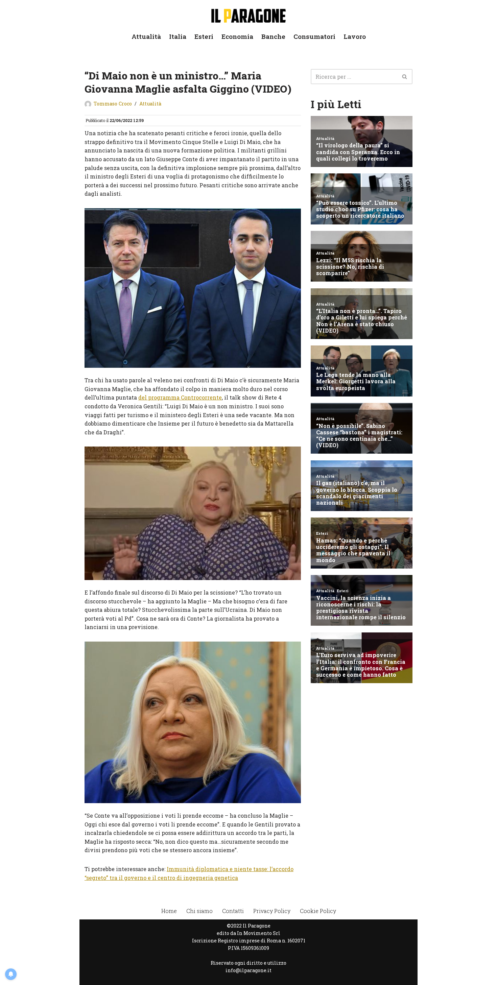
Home (169, 910)
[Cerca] (404, 76)
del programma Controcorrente (180, 397)
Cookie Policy (318, 910)
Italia (177, 36)
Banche (273, 36)
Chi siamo (199, 910)
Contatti (233, 910)
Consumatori (314, 36)
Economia (237, 36)
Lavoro (355, 36)
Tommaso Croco (113, 103)
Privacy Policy (271, 910)
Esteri (203, 36)
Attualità (146, 36)
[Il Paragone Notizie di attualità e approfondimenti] (248, 14)
